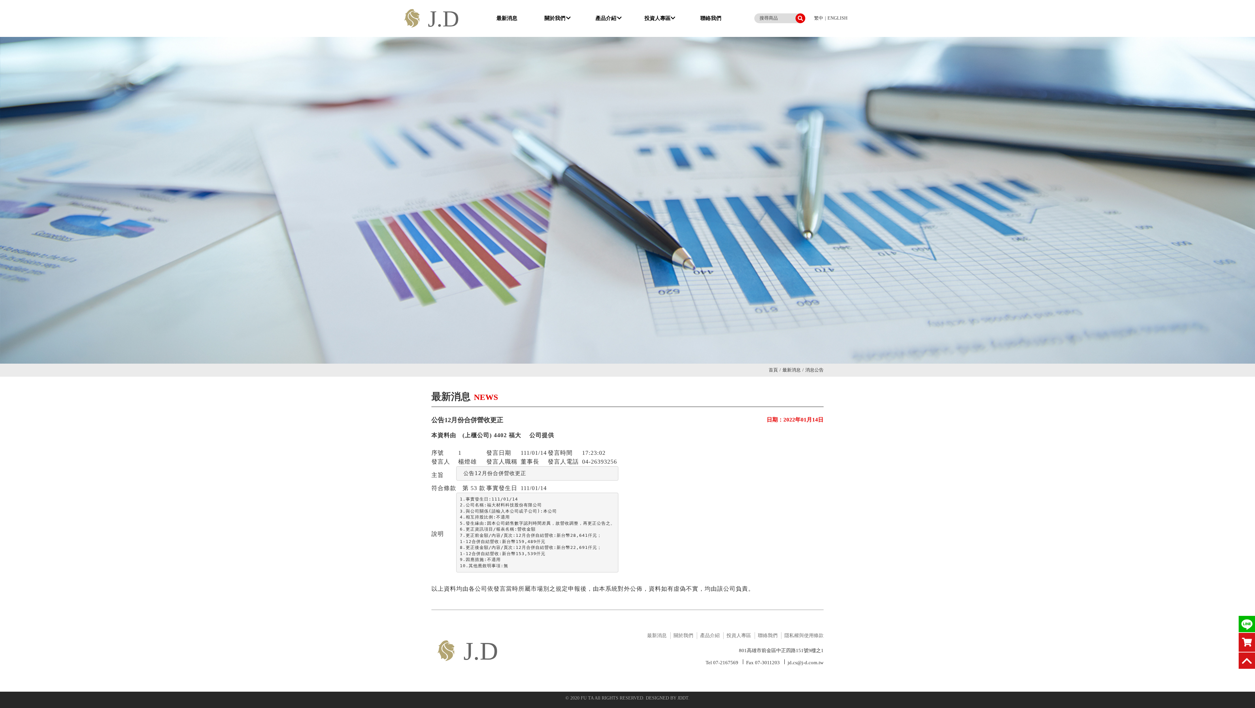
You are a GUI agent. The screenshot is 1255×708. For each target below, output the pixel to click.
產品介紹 (605, 18)
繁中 (818, 18)
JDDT (683, 698)
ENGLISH (837, 18)
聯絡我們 (710, 18)
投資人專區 (657, 18)
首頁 (775, 370)
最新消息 (506, 18)
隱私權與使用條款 (804, 635)
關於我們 (554, 18)
